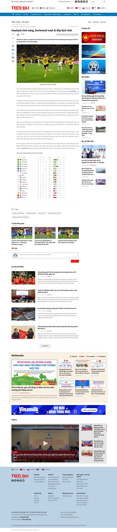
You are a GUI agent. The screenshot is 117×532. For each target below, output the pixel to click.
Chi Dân (23, 34)
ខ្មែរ (95, 8)
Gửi (75, 261)
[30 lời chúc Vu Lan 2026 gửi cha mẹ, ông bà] (101, 108)
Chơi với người (66, 482)
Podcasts (74, 356)
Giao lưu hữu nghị (82, 505)
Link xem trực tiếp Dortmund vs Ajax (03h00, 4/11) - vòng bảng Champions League (21, 242)
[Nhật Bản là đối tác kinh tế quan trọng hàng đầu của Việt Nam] (98, 364)
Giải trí (90, 22)
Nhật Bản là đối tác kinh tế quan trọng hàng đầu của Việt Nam (98, 371)
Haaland (24, 148)
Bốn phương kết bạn (39, 477)
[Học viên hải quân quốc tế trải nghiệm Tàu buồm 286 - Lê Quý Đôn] (94, 151)
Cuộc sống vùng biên (82, 498)
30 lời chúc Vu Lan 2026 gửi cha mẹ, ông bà (88, 108)
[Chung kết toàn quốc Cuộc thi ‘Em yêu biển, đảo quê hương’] (101, 182)
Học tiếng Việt (52, 488)
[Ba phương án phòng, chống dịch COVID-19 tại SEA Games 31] (23, 314)
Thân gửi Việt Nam (39, 482)
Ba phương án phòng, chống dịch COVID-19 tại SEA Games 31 (57, 308)
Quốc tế (76, 14)
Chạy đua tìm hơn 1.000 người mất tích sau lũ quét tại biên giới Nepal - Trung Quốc (87, 131)
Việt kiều (25, 14)
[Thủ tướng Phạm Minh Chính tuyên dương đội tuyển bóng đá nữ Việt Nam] (23, 332)
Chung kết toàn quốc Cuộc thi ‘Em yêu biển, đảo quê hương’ (88, 182)
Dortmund (42, 213)
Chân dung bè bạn (39, 479)
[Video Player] (45, 443)
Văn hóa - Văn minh (53, 498)
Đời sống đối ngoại (67, 477)
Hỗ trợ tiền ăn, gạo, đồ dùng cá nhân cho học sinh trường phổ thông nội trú (33, 388)
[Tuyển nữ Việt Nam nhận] (23, 296)
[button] (45, 443)
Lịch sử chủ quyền (82, 502)
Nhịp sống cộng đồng (54, 484)
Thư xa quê (51, 486)
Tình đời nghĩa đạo (82, 479)
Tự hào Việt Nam (53, 479)
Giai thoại (65, 479)
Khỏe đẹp (103, 22)
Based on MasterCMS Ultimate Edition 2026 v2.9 (25, 530)
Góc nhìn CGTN (52, 500)
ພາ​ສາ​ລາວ (103, 8)
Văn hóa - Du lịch (20, 22)
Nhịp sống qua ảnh (25, 393)
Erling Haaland (32, 213)
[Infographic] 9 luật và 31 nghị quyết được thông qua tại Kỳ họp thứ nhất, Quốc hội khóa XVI (66, 392)
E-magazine (91, 356)
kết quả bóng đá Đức (55, 213)
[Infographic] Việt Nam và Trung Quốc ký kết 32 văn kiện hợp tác (82, 391)
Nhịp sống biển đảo (82, 500)
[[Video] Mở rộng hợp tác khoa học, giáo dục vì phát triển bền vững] (101, 118)
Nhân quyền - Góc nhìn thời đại (52, 14)
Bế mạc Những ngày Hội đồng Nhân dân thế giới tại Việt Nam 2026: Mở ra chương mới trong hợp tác (93, 98)
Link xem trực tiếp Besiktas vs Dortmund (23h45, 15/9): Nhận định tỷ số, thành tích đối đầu (45, 242)
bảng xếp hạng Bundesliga (20, 217)
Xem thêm (45, 345)
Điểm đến (96, 22)
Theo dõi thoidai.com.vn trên (64, 34)
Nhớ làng (36, 500)
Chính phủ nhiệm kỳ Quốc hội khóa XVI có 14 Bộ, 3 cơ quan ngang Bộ (98, 391)
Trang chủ (16, 26)
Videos (44, 8)
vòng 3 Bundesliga (18, 213)
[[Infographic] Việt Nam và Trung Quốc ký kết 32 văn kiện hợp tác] (82, 384)
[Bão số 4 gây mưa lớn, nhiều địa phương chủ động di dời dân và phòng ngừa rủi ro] (101, 170)
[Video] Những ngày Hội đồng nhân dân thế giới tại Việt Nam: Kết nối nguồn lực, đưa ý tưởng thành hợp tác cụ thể (99, 456)
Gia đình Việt (67, 14)
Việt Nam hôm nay (85, 14)
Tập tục (36, 502)
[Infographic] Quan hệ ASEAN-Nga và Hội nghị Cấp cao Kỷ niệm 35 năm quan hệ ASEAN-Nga (66, 372)
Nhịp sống (51, 496)
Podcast (37, 8)
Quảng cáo (52, 8)
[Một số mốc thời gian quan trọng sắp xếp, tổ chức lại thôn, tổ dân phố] (82, 364)
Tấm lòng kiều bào (53, 477)
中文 (79, 8)
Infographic (102, 356)
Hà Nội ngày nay (67, 496)
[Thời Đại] (20, 8)
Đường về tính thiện (82, 484)
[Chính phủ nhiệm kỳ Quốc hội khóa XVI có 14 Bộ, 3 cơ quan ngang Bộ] (98, 384)
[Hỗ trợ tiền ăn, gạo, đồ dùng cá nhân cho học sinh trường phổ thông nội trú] (34, 372)
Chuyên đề (86, 28)
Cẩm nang (79, 488)
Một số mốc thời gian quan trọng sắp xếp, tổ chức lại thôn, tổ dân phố (82, 371)
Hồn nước (36, 498)
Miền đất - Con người (82, 496)
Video (82, 356)
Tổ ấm (36, 496)
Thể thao (32, 26)
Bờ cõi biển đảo (97, 14)
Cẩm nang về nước (53, 482)
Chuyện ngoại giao (36, 14)
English (72, 8)
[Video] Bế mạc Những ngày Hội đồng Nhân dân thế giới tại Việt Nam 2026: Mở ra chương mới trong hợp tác (99, 431)
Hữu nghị (17, 14)
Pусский (87, 8)
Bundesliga (73, 91)
